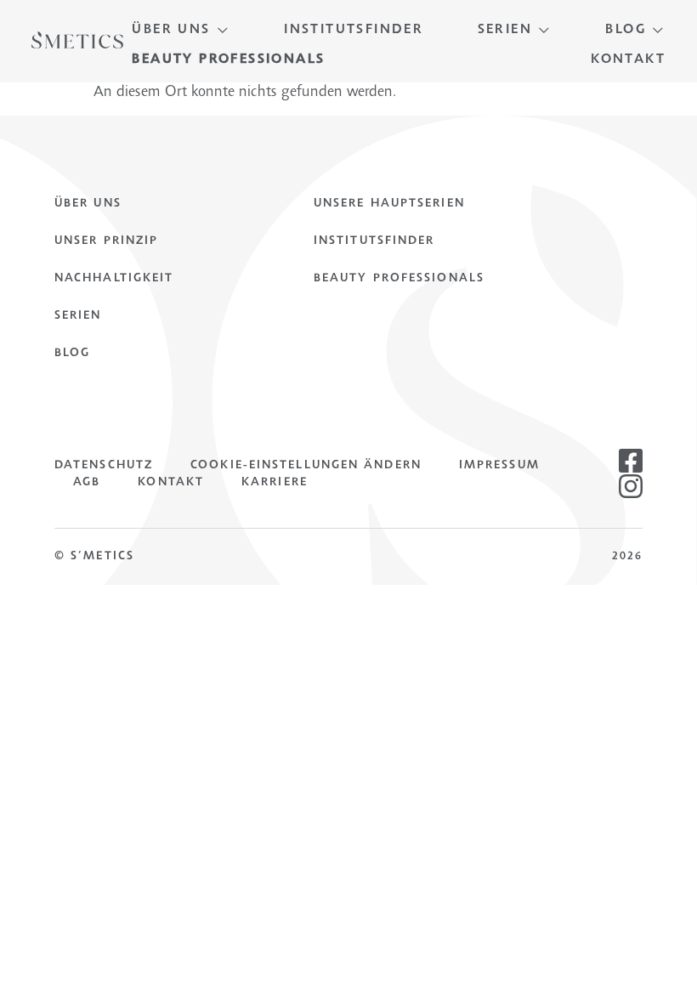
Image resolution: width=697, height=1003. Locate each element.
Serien (78, 316)
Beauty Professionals (399, 279)
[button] (181, 30)
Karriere (274, 483)
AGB (86, 483)
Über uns (88, 204)
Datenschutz (103, 466)
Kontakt (171, 483)
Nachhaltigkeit (113, 279)
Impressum (499, 466)
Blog (72, 354)
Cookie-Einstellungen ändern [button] (306, 466)
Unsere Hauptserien (389, 204)
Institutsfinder (374, 241)
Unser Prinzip (106, 241)
